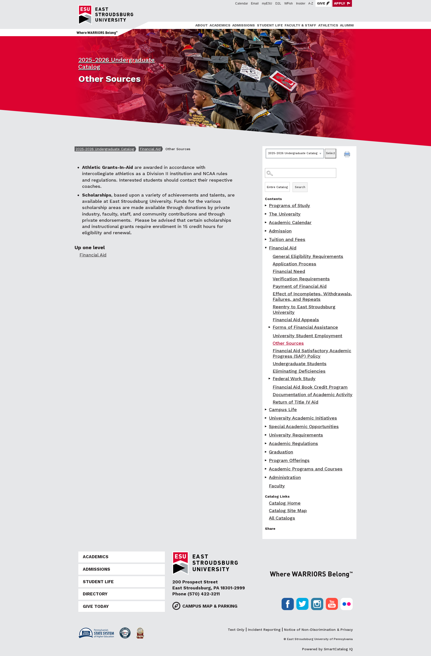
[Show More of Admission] (266, 231)
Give (321, 3)
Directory (95, 593)
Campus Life (283, 409)
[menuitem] (201, 25)
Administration (285, 477)
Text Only (236, 630)
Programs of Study (289, 205)
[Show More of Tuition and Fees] (266, 239)
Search (300, 187)
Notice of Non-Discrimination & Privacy (318, 630)
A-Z (310, 3)
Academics (220, 25)
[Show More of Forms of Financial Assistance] (270, 327)
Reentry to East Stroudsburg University (304, 309)
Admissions (243, 25)
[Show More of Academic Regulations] (266, 443)
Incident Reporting (264, 630)
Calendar (241, 3)
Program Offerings (289, 460)
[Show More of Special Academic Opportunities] (266, 426)
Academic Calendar (290, 222)
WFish (288, 3)
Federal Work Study (294, 378)
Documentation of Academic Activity (312, 394)
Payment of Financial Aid (299, 286)
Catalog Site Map (288, 510)
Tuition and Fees (287, 239)
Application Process (294, 263)
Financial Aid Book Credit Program (310, 387)
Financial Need (289, 271)
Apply (339, 3)
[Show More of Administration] (266, 477)
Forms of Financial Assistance (305, 327)
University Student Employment (307, 335)
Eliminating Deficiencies (299, 371)
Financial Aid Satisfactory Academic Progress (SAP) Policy (312, 353)
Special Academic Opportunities (304, 426)
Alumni (347, 25)
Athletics (328, 25)
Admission (280, 230)
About (201, 25)
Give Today (96, 606)
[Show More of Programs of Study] (266, 205)
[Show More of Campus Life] (266, 409)
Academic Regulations (293, 443)
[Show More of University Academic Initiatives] (266, 418)
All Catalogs (282, 518)
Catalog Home (285, 503)
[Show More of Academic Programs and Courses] (266, 469)
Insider (300, 3)
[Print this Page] (347, 155)
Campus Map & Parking (209, 606)
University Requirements (296, 434)
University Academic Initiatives (303, 418)
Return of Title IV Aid (295, 402)
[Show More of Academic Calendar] (266, 222)
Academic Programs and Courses (305, 468)
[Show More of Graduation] (266, 452)
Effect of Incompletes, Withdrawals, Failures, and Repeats (312, 296)
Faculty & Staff (300, 25)
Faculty (277, 485)
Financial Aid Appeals (296, 319)
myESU (267, 3)
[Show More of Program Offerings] (266, 460)
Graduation (281, 451)
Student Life (270, 25)
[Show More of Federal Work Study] (270, 378)
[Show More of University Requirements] (266, 435)
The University (285, 214)
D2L (278, 3)
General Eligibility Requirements (308, 256)
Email (255, 3)
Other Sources (288, 343)
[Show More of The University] (266, 214)
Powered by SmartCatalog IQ (327, 649)
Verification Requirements (301, 278)
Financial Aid (150, 149)
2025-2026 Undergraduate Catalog (105, 149)
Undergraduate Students (299, 363)
